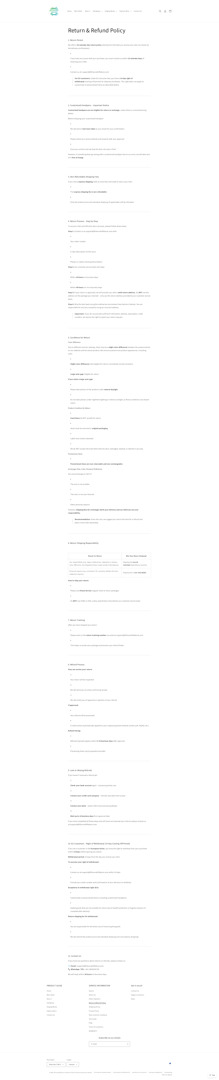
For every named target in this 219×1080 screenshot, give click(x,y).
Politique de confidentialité (121, 1072)
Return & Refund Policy (97, 1003)
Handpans (50, 1003)
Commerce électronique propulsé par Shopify (78, 1072)
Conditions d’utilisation (139, 1072)
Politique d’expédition (155, 1072)
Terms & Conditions (96, 1027)
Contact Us (51, 1015)
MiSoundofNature (59, 1072)
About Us (92, 995)
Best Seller (51, 995)
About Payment (94, 999)
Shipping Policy (94, 1007)
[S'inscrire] (127, 1044)
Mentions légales (167, 1075)
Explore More (51, 1011)
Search (91, 991)
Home (49, 991)
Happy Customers (137, 995)
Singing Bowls (52, 1007)
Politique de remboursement (102, 1072)
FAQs (90, 1023)
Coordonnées (168, 1072)
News (133, 999)
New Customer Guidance (98, 1015)
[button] (97, 11)
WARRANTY (93, 1031)
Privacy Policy (94, 1011)
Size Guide (92, 1019)
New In (49, 999)
